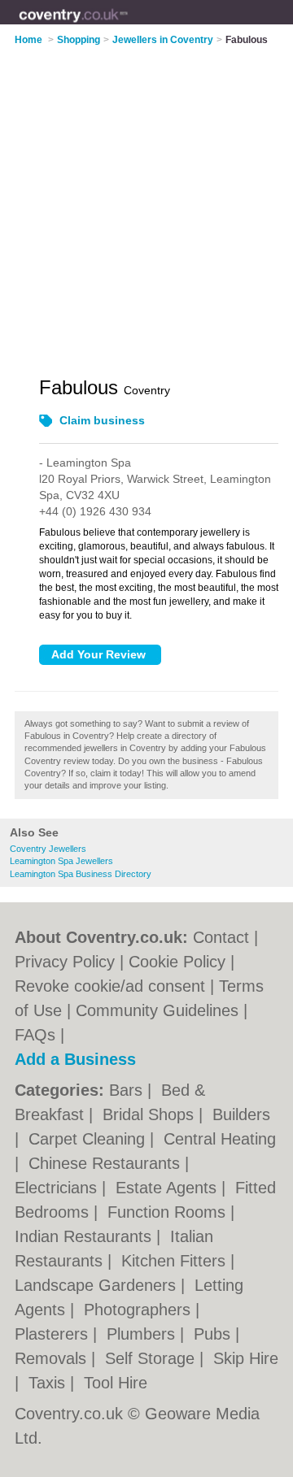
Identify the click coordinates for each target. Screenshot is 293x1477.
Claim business (102, 420)
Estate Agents (168, 1188)
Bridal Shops (151, 1114)
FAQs (35, 1035)
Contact (221, 937)
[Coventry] (128, 25)
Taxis (49, 1383)
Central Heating (220, 1139)
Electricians (58, 1188)
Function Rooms (168, 1212)
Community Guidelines (157, 1010)
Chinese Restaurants (106, 1163)
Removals (53, 1358)
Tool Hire (115, 1383)
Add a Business (75, 1059)
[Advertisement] (146, 200)
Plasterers (54, 1334)
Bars (128, 1090)
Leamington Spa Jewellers (61, 861)
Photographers (139, 1309)
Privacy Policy (65, 962)
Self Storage (152, 1358)
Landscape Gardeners (98, 1285)
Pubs (214, 1334)
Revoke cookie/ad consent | (117, 986)
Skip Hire (245, 1358)
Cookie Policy (177, 962)
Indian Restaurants (85, 1236)
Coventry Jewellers (48, 849)
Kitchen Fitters (175, 1261)
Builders (241, 1114)
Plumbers (143, 1334)
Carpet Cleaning (89, 1139)
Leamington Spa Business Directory (80, 874)
